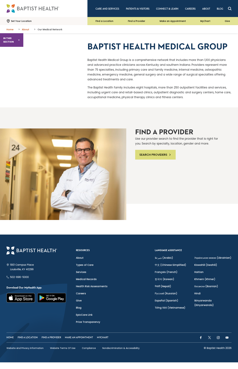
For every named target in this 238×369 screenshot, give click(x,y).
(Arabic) (164, 257)
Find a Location (104, 21)
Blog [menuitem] (220, 9)
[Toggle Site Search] (230, 8)
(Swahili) (205, 265)
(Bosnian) (206, 286)
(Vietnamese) (170, 307)
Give (227, 21)
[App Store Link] (20, 298)
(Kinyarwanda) (204, 303)
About (80, 257)
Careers (81, 293)
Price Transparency (88, 322)
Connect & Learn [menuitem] (167, 9)
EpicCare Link (84, 315)
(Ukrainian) (212, 257)
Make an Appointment (173, 21)
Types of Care (84, 265)
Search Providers (153, 155)
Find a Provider (136, 21)
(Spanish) (166, 300)
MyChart (205, 21)
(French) (166, 272)
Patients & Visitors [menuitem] (137, 9)
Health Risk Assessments (92, 286)
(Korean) (164, 279)
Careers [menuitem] (190, 9)
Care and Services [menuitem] (107, 9)
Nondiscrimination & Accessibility (121, 348)
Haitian (199, 272)
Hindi (197, 293)
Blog (78, 307)
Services (81, 272)
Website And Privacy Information (25, 348)
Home (10, 337)
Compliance (89, 348)
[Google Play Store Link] (51, 298)
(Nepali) (163, 286)
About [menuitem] (206, 9)
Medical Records (86, 279)
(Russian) (166, 293)
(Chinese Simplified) (170, 265)
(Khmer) (204, 279)
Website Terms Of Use (62, 348)
